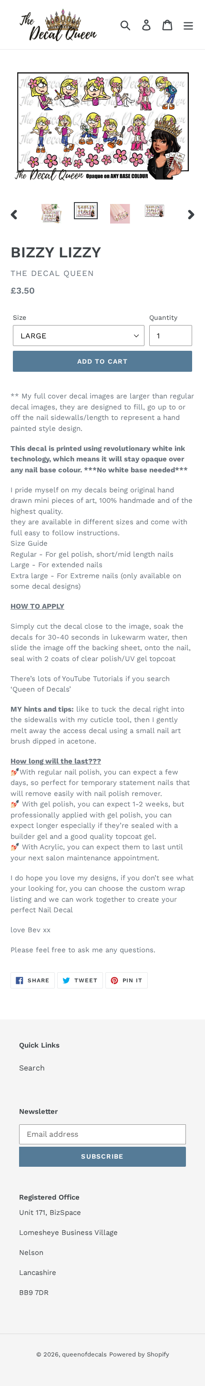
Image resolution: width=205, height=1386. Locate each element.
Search (32, 1067)
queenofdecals (84, 1354)
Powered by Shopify (139, 1354)
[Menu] (188, 24)
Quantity (163, 317)
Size (19, 317)
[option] (51, 214)
